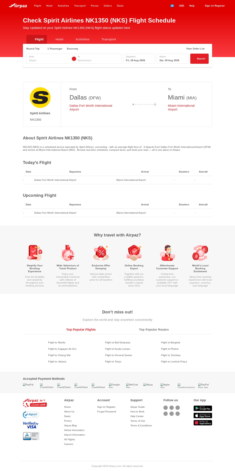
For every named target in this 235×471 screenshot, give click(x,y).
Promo (68, 420)
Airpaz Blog (70, 425)
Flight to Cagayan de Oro (62, 348)
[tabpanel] (117, 348)
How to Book (137, 411)
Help (192, 5)
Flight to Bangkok (170, 342)
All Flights (69, 439)
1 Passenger (54, 48)
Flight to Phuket (169, 348)
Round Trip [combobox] (33, 48)
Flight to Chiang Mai (59, 355)
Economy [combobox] (72, 48)
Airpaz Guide (137, 407)
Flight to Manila (56, 342)
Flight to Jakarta (57, 361)
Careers (68, 444)
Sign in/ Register (106, 407)
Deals (67, 416)
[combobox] (49, 60)
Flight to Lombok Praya (174, 361)
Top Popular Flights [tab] (81, 329)
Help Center (137, 416)
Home (67, 407)
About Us (69, 411)
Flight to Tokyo (113, 361)
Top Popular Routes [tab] (154, 329)
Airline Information (74, 430)
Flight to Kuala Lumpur (117, 348)
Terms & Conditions (141, 425)
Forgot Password (106, 411)
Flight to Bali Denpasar (117, 342)
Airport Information (74, 434)
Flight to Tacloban (171, 355)
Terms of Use (137, 420)
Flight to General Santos (118, 355)
